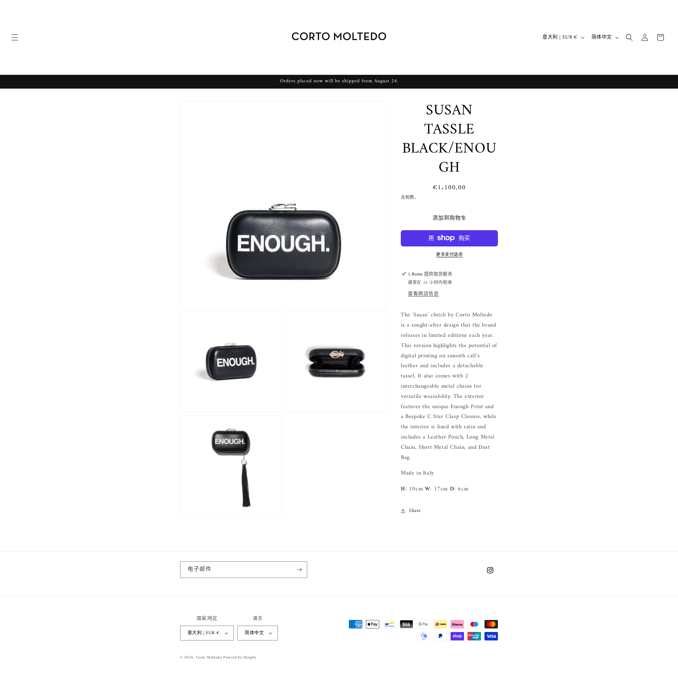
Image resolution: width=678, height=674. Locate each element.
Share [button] (415, 510)
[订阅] (299, 569)
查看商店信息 (423, 294)
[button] (15, 37)
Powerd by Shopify (239, 657)
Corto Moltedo (209, 657)
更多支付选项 (449, 255)
